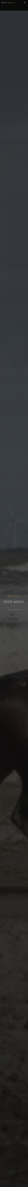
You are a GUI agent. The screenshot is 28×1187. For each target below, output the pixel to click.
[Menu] (25, 2)
